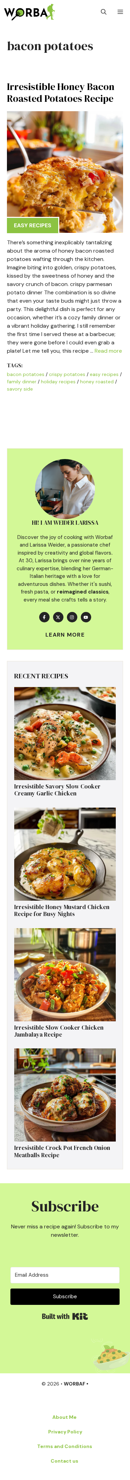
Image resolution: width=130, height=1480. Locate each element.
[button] (103, 12)
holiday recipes (58, 381)
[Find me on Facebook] (44, 617)
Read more (108, 350)
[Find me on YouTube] (86, 617)
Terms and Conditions (64, 1446)
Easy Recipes (32, 225)
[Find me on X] (58, 617)
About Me (64, 1417)
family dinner (21, 381)
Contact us (64, 1461)
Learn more (65, 634)
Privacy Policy (65, 1432)
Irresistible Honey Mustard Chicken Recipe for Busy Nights (62, 910)
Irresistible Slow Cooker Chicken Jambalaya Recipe (59, 1031)
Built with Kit (65, 1316)
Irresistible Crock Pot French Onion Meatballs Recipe (62, 1151)
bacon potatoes (25, 374)
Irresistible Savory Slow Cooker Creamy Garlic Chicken (57, 790)
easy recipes (104, 374)
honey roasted (97, 381)
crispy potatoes (67, 374)
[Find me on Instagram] (72, 617)
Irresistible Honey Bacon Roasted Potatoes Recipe (60, 92)
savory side (20, 389)
